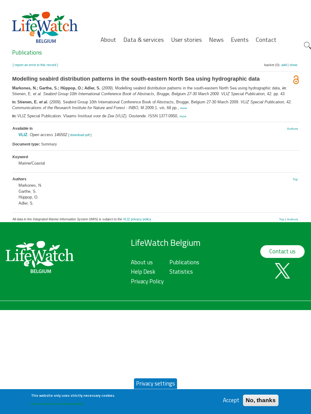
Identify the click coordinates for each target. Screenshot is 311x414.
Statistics (181, 271)
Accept (231, 400)
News (216, 39)
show (293, 65)
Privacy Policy (147, 281)
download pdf (80, 135)
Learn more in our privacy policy (57, 403)
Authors (292, 128)
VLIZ (23, 134)
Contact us (282, 251)
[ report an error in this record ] (35, 65)
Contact (266, 39)
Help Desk (143, 271)
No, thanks (261, 400)
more (183, 108)
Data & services (143, 39)
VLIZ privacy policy (137, 219)
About (108, 39)
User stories (186, 39)
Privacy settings (155, 383)
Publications (27, 52)
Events (239, 39)
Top (295, 179)
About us (142, 262)
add (284, 65)
